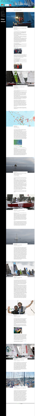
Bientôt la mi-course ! (19, 210)
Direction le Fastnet (19, 359)
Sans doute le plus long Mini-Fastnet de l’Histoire (20, 174)
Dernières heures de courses (19, 87)
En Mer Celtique (18, 244)
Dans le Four (17, 316)
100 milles (16, 127)
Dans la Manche (18, 277)
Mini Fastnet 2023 (15, 172)
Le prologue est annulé (20, 388)
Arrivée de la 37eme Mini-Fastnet (20, 29)
